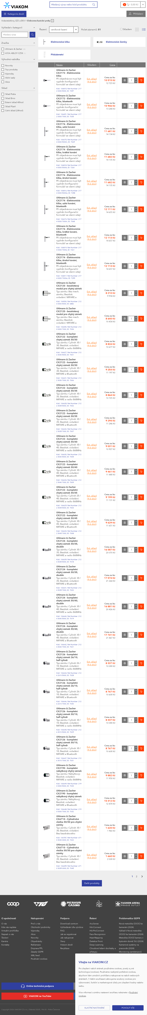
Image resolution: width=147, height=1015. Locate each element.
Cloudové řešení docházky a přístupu (103, 950)
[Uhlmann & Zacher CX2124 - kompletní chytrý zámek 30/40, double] (46, 606)
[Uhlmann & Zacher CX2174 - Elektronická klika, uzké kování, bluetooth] (46, 209)
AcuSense (94, 923)
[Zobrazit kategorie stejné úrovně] (52, 20)
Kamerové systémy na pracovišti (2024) (129, 946)
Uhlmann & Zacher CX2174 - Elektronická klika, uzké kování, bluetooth (68, 202)
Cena (112, 65)
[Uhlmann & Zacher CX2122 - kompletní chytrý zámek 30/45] (46, 497)
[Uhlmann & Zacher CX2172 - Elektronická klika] (46, 80)
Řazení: (43, 29)
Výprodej (35, 930)
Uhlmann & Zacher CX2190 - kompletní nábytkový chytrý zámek (69, 768)
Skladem (127, 29)
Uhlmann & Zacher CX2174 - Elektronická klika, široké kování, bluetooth (68, 259)
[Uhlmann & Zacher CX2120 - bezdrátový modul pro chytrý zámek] (46, 293)
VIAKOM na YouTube (40, 996)
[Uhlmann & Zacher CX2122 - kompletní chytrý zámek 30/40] (46, 446)
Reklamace (36, 944)
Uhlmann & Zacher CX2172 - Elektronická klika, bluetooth (68, 98)
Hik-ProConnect (97, 930)
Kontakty (5, 944)
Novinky (34, 937)
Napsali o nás (7, 934)
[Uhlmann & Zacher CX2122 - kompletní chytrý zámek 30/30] (46, 344)
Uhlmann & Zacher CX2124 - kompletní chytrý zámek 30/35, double (67, 542)
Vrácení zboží (66, 944)
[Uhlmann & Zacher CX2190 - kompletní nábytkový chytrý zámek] (46, 775)
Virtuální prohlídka (10, 930)
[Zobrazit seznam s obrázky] (144, 29)
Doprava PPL (37, 948)
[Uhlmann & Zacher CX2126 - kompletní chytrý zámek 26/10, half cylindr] (46, 663)
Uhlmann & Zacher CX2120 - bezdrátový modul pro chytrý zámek (69, 285)
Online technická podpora (40, 986)
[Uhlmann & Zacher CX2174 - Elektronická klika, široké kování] (46, 182)
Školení (4, 937)
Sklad (4, 88)
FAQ (62, 930)
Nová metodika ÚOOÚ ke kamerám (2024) (131, 925)
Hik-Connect (95, 927)
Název (59, 65)
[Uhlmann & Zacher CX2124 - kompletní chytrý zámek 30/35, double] (46, 549)
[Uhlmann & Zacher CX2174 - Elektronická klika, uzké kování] (46, 131)
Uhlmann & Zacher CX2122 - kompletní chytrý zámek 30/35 (67, 388)
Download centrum (69, 923)
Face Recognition (98, 934)
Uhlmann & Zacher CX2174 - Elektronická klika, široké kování (68, 175)
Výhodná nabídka (10, 59)
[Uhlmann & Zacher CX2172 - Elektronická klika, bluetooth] (46, 105)
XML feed (35, 955)
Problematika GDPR (129, 918)
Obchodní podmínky (40, 927)
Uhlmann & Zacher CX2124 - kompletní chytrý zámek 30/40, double (67, 599)
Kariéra (4, 941)
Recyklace (64, 948)
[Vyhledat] (93, 4)
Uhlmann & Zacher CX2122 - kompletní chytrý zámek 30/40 (67, 439)
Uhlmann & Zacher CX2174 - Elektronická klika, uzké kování (68, 124)
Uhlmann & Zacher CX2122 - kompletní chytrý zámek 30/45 (67, 490)
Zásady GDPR (37, 951)
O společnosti (8, 918)
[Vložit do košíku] (141, 80)
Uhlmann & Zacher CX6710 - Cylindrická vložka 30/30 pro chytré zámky (69, 820)
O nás (4, 923)
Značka (5, 43)
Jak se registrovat (68, 934)
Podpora (64, 918)
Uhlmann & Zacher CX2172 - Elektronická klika (68, 73)
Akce (33, 934)
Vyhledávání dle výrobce (71, 927)
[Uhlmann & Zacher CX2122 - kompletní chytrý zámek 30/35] (46, 395)
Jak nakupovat (66, 937)
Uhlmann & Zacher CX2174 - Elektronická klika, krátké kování (68, 149)
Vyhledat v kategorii (11, 27)
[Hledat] (32, 35)
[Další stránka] (142, 876)
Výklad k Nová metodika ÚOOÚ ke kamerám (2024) (131, 932)
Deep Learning (96, 944)
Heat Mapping (96, 937)
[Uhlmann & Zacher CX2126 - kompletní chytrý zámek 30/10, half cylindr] (46, 719)
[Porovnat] (125, 80)
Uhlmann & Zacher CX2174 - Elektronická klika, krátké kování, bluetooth (68, 230)
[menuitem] (13, 14)
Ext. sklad (92, 80)
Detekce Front (96, 941)
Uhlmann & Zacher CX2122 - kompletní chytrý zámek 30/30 (67, 336)
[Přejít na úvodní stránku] (16, 5)
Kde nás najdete (8, 927)
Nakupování (37, 918)
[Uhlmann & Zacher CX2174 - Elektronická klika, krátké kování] (46, 156)
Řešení (93, 918)
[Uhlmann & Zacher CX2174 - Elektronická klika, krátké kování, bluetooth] (46, 237)
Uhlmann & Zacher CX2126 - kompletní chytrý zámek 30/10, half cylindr (67, 712)
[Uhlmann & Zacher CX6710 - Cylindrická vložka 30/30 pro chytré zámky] (46, 827)
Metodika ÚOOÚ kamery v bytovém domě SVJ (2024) (131, 939)
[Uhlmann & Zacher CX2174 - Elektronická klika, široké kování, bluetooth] (46, 266)
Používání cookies (39, 959)
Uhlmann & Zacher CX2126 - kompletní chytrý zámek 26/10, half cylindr (67, 656)
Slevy (62, 941)
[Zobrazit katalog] (137, 29)
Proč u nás (35, 923)
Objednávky (36, 941)
